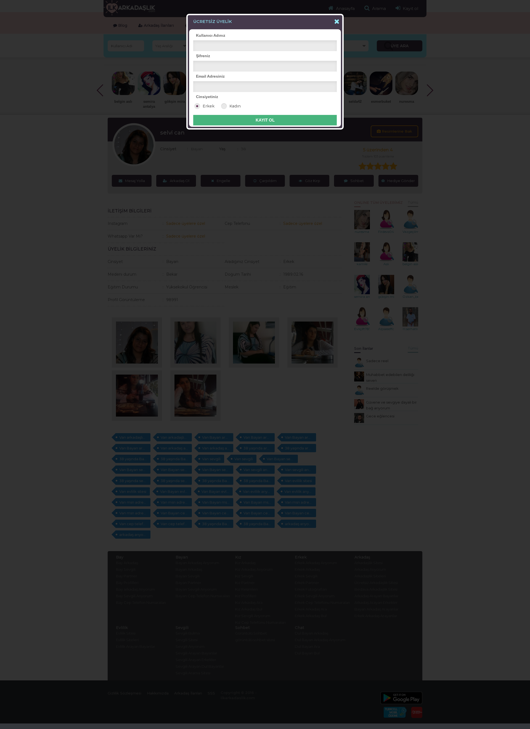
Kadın (235, 106)
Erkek (208, 106)
